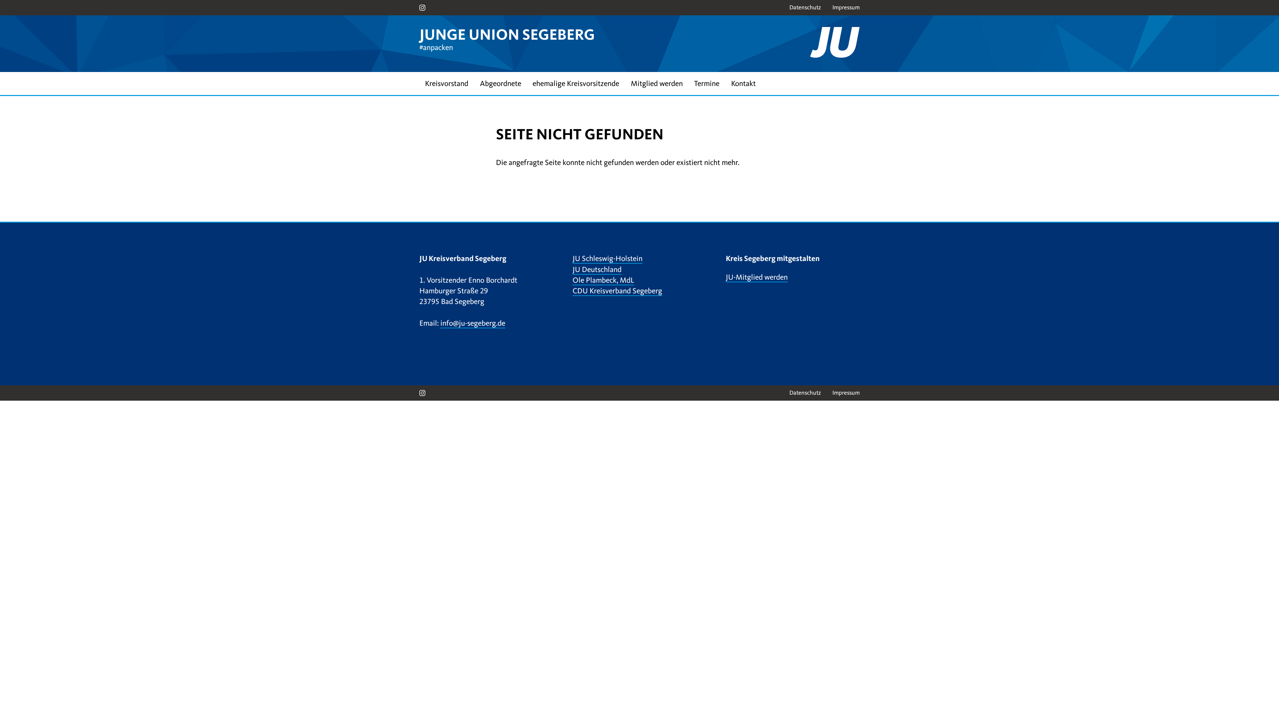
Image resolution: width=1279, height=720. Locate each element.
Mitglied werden (657, 83)
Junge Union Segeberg (507, 35)
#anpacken (436, 47)
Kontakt (743, 83)
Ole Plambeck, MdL (603, 280)
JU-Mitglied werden (757, 277)
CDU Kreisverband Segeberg (617, 290)
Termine (706, 83)
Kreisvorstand (446, 83)
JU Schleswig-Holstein (607, 258)
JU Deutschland (597, 269)
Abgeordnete (500, 83)
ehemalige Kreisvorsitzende (576, 83)
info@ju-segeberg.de (472, 323)
